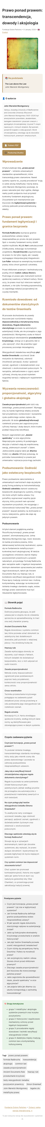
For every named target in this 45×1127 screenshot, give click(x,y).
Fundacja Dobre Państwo (15, 1107)
